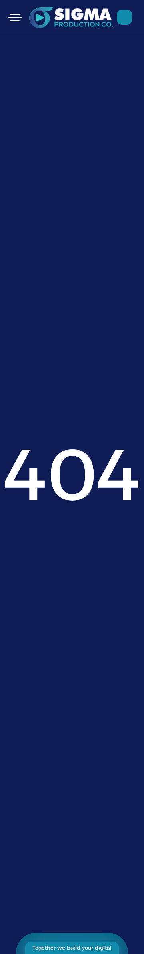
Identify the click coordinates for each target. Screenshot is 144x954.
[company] (72, 17)
